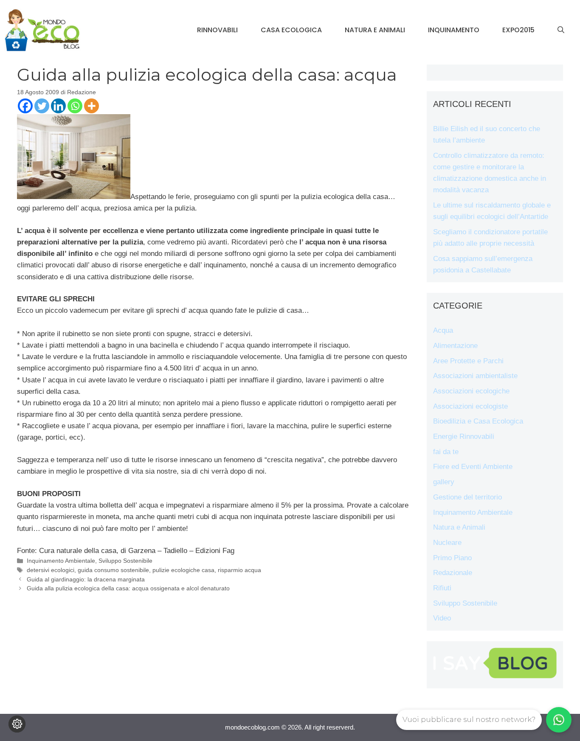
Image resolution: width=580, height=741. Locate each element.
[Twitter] (41, 105)
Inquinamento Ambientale (61, 560)
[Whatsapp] (75, 105)
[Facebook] (25, 105)
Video (442, 618)
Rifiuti (442, 588)
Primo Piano (452, 558)
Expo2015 (518, 30)
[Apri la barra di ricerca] (561, 30)
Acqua (443, 330)
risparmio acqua (239, 570)
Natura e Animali (375, 30)
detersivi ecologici (50, 570)
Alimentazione (455, 346)
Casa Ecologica (291, 30)
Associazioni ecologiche (471, 391)
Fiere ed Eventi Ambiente (472, 467)
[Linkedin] (58, 105)
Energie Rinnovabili (463, 436)
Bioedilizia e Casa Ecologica (478, 421)
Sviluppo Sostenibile (125, 560)
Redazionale (452, 573)
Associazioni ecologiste (470, 406)
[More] (91, 105)
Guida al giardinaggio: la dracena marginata (86, 579)
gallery (443, 482)
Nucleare (447, 543)
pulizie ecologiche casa (183, 570)
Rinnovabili (217, 30)
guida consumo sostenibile (113, 570)
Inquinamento (453, 30)
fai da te (446, 452)
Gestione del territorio (467, 497)
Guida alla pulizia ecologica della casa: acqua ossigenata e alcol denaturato (128, 588)
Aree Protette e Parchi (468, 361)
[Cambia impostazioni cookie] (16, 724)
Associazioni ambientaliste (475, 376)
